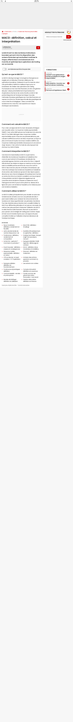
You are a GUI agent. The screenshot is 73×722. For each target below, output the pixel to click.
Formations (51, 70)
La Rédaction (7, 47)
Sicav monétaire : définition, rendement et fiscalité (11, 227)
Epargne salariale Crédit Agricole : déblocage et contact (31, 243)
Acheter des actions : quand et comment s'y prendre (30, 259)
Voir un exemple (67, 39)
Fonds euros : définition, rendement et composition (11, 237)
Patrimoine (8, 31)
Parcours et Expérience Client (56, 89)
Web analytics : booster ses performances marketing (55, 83)
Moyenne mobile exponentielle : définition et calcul (11, 253)
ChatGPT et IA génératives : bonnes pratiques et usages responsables (55, 76)
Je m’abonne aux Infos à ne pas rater (19, 69)
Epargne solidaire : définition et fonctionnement (9, 265)
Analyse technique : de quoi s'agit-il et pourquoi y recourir (32, 237)
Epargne (5, 33)
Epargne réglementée (9, 285)
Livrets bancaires (23, 285)
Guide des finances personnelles (27, 31)
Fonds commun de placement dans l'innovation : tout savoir (30, 275)
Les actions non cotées (30, 263)
